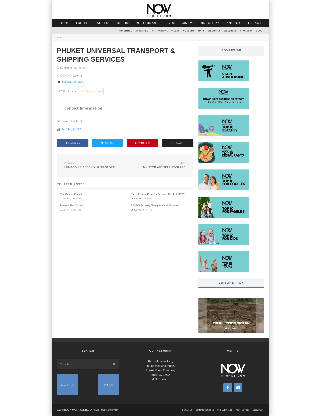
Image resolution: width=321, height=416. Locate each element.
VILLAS (175, 31)
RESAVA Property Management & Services (154, 205)
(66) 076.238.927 (71, 129)
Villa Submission (224, 410)
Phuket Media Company (160, 366)
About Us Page (242, 410)
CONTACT (253, 23)
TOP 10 (81, 23)
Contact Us (187, 410)
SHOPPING (122, 23)
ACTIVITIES (141, 31)
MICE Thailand (160, 379)
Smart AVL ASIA (160, 375)
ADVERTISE (125, 31)
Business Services (73, 67)
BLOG (259, 31)
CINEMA (188, 23)
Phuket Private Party (160, 361)
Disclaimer (257, 410)
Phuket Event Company (160, 370)
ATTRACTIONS (160, 31)
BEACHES (100, 23)
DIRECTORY (210, 23)
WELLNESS (230, 31)
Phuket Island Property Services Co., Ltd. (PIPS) (158, 194)
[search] (114, 364)
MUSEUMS (189, 31)
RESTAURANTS (148, 23)
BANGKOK (233, 23)
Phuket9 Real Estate (71, 205)
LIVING (171, 23)
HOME (66, 23)
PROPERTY (246, 31)
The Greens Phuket (71, 194)
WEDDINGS (214, 31)
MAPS (201, 31)
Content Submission (204, 410)
